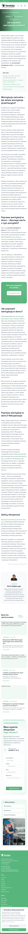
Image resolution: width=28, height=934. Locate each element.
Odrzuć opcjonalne (14, 926)
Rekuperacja (4, 900)
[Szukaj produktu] (18, 5)
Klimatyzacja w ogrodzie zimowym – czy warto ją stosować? (14, 704)
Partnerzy (3, 885)
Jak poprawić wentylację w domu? (11, 84)
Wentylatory (4, 904)
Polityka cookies (5, 891)
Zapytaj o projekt (14, 299)
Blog (11, 10)
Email (7, 769)
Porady (3, 881)
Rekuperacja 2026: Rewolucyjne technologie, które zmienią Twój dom (13, 641)
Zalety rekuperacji (7, 89)
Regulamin (3, 889)
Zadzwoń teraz (15, 293)
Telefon (8, 763)
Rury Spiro (3, 902)
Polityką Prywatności (10, 921)
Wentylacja (3, 898)
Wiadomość (8, 775)
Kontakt (3, 883)
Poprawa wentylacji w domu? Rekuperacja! (13, 86)
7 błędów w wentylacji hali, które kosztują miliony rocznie (13, 673)
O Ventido (3, 877)
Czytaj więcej (6, 649)
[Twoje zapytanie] (21, 5)
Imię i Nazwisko (9, 758)
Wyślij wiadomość (14, 788)
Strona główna (4, 10)
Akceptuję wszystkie (14, 929)
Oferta (2, 879)
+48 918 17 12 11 (5, 1)
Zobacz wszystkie (20, 616)
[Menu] (24, 5)
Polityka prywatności (6, 887)
